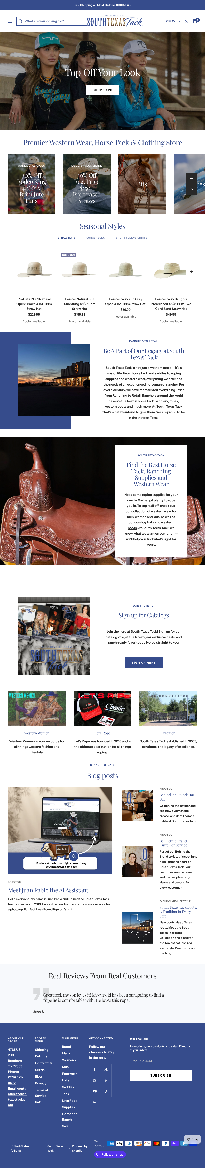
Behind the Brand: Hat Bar (177, 797)
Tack (65, 1094)
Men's (66, 1053)
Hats (65, 1080)
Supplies (68, 1107)
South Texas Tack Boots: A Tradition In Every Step (178, 911)
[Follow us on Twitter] (105, 1069)
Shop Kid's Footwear (102, 90)
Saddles (68, 1087)
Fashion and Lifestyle (175, 901)
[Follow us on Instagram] (94, 1080)
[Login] (186, 21)
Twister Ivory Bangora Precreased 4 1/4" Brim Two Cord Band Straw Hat (171, 304)
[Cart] (195, 21)
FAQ (38, 1102)
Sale (65, 1126)
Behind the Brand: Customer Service (174, 843)
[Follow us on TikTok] (105, 1091)
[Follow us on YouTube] (94, 1091)
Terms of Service (41, 1093)
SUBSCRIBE (160, 1075)
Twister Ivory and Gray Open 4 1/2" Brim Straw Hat (125, 301)
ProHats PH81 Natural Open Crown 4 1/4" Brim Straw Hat (34, 304)
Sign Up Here (144, 662)
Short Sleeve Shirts (131, 237)
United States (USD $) (20, 1148)
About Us (14, 882)
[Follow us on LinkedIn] (94, 1102)
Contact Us (43, 1063)
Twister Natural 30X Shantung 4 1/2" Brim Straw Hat (79, 304)
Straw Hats (67, 237)
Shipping (42, 1050)
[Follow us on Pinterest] (105, 1080)
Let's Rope (69, 1101)
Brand (66, 1047)
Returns (41, 1056)
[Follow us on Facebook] (94, 1069)
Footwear (69, 1074)
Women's (69, 1060)
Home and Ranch (70, 1116)
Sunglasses (95, 237)
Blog (38, 1076)
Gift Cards (173, 21)
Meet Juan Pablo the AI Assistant (48, 890)
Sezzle (40, 1070)
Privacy (40, 1083)
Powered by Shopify (80, 1148)
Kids (65, 1067)
